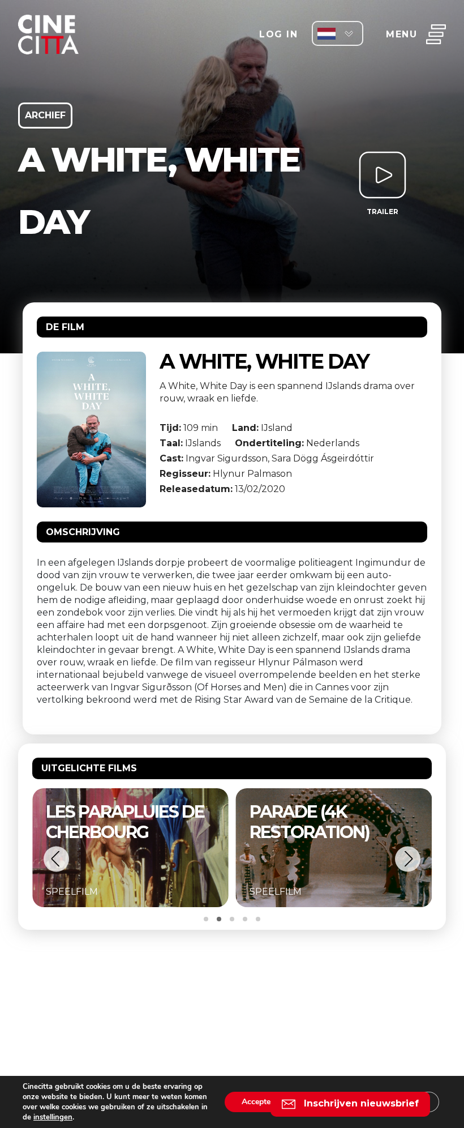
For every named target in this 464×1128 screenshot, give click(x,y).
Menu (401, 34)
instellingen (52, 1117)
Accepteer (259, 1101)
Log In (278, 34)
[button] (56, 858)
